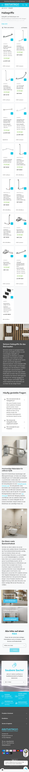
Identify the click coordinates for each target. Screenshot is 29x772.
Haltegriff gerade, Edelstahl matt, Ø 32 (7, 47)
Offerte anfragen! (11, 619)
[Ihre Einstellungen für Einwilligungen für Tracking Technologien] (2, 769)
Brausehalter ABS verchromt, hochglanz (7, 263)
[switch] (25, 756)
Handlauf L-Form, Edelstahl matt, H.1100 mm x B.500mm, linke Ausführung (7, 197)
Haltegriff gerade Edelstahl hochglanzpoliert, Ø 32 (21, 264)
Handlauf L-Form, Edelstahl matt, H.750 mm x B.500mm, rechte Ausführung (21, 197)
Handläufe (19, 377)
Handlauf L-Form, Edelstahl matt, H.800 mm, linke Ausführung (20, 47)
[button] (2, 5)
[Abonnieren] (23, 682)
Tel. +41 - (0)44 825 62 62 (8, 741)
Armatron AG (16, 764)
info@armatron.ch (6, 744)
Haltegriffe (10, 8)
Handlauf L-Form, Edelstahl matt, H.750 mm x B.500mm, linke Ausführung (7, 232)
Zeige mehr (4, 23)
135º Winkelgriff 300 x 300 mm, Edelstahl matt (20, 87)
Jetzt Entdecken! (10, 601)
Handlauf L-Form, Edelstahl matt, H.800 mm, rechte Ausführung (7, 87)
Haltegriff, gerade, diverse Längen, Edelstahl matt (7, 121)
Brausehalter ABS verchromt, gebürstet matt (20, 231)
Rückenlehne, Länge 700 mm (6, 304)
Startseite (5, 8)
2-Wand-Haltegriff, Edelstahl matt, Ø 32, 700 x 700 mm (7, 161)
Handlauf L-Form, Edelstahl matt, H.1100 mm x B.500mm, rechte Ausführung (21, 162)
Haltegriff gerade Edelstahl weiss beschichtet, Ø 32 (20, 121)
